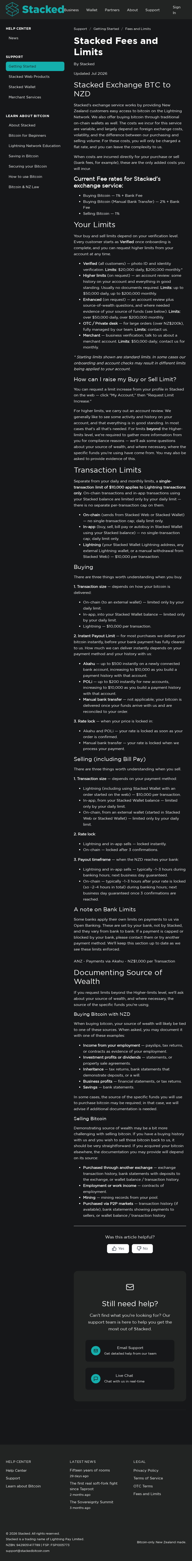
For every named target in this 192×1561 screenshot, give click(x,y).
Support (152, 10)
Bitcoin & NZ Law (24, 187)
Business (71, 10)
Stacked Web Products (29, 77)
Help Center (16, 1470)
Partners (112, 10)
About (132, 10)
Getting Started (22, 66)
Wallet (91, 10)
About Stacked (22, 125)
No (145, 1248)
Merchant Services (25, 97)
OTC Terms (143, 1486)
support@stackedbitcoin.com (27, 1551)
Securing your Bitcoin (28, 166)
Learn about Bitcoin (23, 1486)
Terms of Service (148, 1478)
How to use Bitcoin (25, 177)
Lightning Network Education (34, 146)
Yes (121, 1248)
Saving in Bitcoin (23, 156)
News (13, 38)
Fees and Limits (147, 1494)
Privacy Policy (146, 1470)
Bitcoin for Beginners (27, 135)
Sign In (177, 10)
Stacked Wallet (22, 87)
